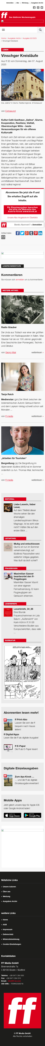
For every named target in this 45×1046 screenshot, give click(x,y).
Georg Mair (10, 353)
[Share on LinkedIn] (40, 233)
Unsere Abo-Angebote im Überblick (22, 218)
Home (3, 38)
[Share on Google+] (27, 233)
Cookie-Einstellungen (12, 944)
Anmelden (10, 3)
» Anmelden (36, 225)
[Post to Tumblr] (31, 233)
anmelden (20, 280)
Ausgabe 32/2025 (30, 38)
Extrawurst (10, 111)
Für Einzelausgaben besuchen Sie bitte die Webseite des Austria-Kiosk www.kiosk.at (22, 210)
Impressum (7, 930)
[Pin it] (36, 233)
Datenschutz (8, 934)
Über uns (6, 892)
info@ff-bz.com (14, 981)
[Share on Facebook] (18, 233)
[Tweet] (22, 233)
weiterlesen (38, 353)
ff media (9, 416)
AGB (5, 925)
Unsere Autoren (9, 887)
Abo (17, 3)
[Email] (3, 237)
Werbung (25, 3)
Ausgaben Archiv (37, 3)
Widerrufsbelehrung (11, 939)
